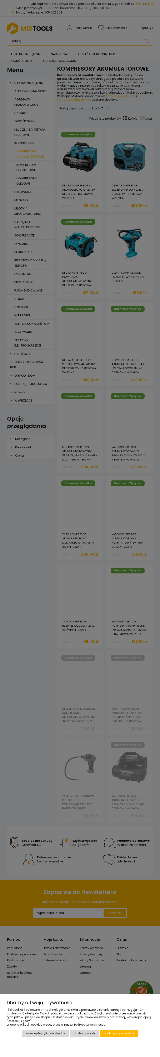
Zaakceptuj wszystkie (119, 1033)
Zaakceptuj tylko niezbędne (45, 1033)
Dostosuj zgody (85, 1033)
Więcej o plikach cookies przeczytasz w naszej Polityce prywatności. (56, 1025)
